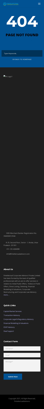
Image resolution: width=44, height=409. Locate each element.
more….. (6, 295)
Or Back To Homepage (22, 59)
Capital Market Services (13, 311)
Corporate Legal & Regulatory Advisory (19, 319)
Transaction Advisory (12, 315)
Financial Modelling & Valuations (16, 323)
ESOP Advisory (9, 327)
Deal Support (9, 331)
